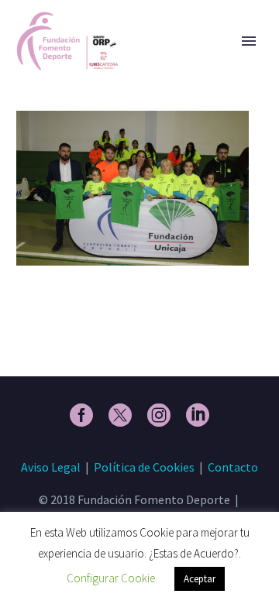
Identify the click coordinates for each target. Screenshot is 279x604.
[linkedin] (197, 415)
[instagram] (158, 415)
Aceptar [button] (199, 578)
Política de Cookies (144, 467)
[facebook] (81, 415)
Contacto (233, 467)
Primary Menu (249, 41)
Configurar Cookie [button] (111, 578)
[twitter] (120, 415)
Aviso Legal (51, 467)
